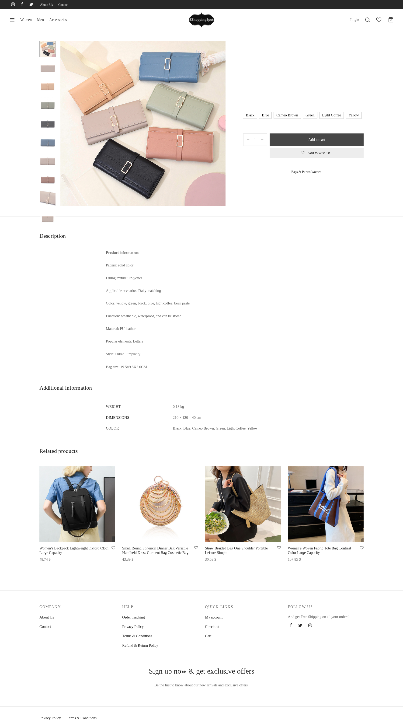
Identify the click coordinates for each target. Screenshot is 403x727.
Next (221, 123)
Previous (65, 123)
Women (26, 20)
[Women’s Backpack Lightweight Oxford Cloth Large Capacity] (77, 504)
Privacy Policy (133, 627)
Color (247, 102)
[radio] (250, 115)
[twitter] (31, 4)
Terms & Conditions (137, 636)
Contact (63, 5)
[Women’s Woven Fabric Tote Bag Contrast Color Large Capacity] (326, 504)
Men (40, 20)
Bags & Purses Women (270, 50)
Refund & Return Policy (140, 645)
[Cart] (391, 20)
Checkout (212, 627)
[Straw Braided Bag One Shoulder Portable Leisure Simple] (243, 504)
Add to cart (316, 140)
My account (213, 617)
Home (247, 50)
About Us (46, 5)
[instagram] (13, 4)
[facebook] (22, 4)
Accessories (58, 20)
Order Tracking (133, 617)
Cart (208, 636)
